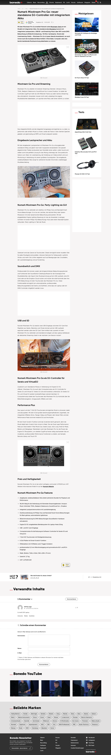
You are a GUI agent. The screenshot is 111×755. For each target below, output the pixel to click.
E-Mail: (20, 653)
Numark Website (48, 486)
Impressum (74, 740)
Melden (26, 615)
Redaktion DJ (39, 22)
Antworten (20, 615)
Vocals (73, 2)
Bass (34, 2)
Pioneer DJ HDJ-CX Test (82, 174)
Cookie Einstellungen (77, 748)
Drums (51, 2)
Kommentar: (21, 635)
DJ (47, 2)
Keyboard (58, 2)
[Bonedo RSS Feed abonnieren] (100, 2)
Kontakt (73, 737)
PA (64, 2)
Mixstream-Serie (56, 26)
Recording (41, 2)
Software (80, 2)
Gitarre (29, 2)
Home (19, 8)
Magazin (87, 2)
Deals (93, 2)
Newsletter (19, 748)
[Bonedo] (16, 2)
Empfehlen (31, 615)
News (26, 8)
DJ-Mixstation (51, 29)
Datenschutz (75, 743)
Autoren (73, 745)
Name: (20, 648)
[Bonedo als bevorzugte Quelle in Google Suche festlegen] (30, 22)
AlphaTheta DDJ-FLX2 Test (83, 132)
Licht (68, 2)
